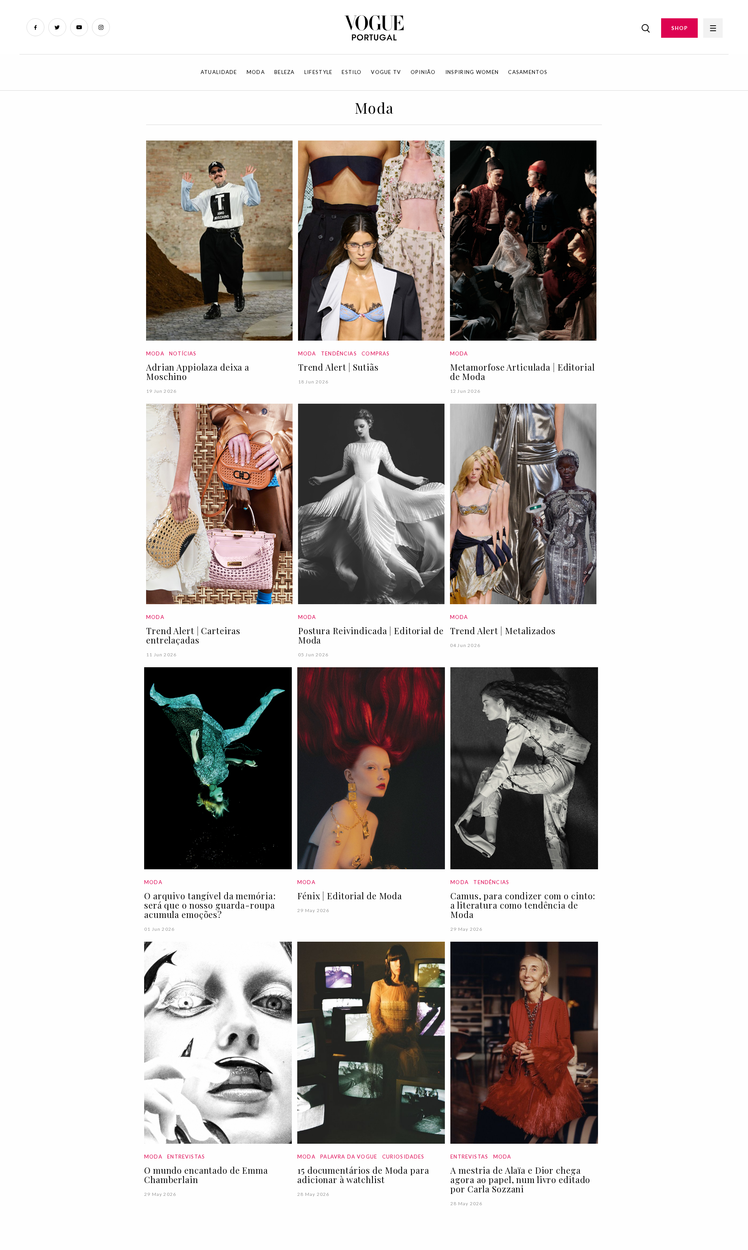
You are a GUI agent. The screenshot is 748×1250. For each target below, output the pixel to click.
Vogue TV (386, 72)
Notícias (182, 353)
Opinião (423, 72)
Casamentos (527, 72)
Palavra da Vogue (348, 1156)
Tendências (339, 353)
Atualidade (219, 72)
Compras (376, 353)
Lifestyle (318, 72)
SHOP (679, 28)
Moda (256, 72)
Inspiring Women (472, 72)
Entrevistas (186, 1156)
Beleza (284, 72)
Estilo (352, 72)
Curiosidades (403, 1156)
